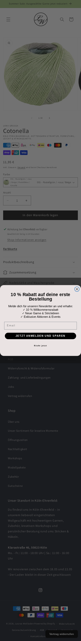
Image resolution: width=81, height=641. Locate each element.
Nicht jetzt (40, 345)
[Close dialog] (77, 289)
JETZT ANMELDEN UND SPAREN (40, 335)
